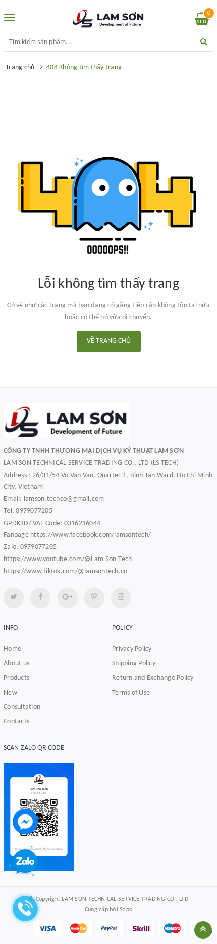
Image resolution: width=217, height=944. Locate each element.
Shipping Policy (133, 663)
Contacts (16, 721)
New (10, 693)
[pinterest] (121, 598)
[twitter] (14, 598)
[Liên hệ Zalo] (108, 817)
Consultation (22, 707)
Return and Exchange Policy (153, 678)
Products (16, 678)
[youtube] (94, 598)
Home (12, 649)
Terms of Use (131, 693)
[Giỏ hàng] (202, 21)
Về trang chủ (109, 341)
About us (16, 663)
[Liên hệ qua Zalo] (25, 862)
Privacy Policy (132, 649)
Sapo (126, 910)
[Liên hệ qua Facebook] (25, 821)
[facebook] (40, 598)
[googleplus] (68, 598)
